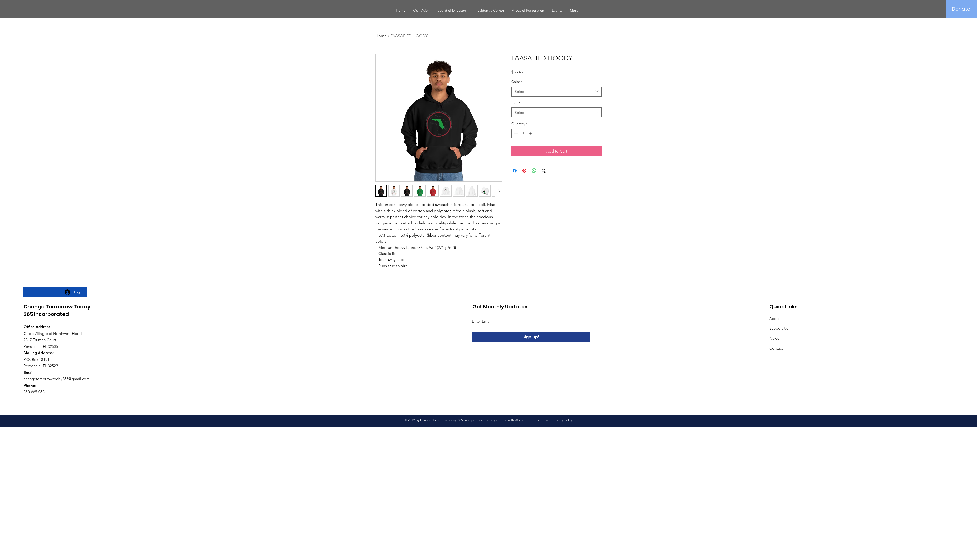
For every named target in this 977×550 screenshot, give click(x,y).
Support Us (778, 328)
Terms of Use (539, 420)
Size (515, 103)
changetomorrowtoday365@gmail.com (57, 378)
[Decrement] (515, 133)
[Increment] (531, 133)
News (774, 338)
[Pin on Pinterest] (524, 171)
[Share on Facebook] (515, 171)
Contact (776, 348)
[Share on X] (544, 171)
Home (381, 35)
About (774, 318)
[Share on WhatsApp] (534, 171)
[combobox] (556, 92)
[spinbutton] (523, 133)
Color (517, 81)
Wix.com (521, 420)
